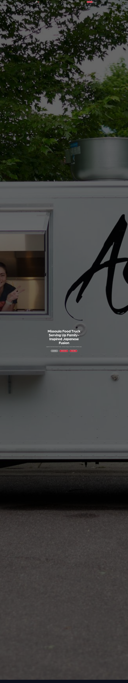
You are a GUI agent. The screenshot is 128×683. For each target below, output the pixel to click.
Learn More (54, 350)
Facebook (77, 1)
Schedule (72, 1)
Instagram (83, 1)
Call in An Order (64, 350)
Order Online (89, 1)
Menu (62, 1)
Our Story (66, 1)
